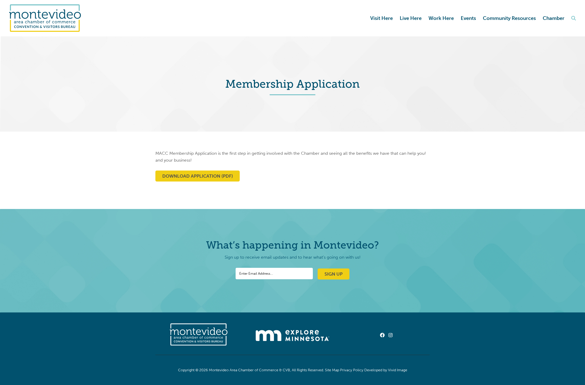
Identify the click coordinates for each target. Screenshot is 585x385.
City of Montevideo (47, 18)
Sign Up (333, 274)
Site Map (332, 370)
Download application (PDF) (197, 176)
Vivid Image (397, 370)
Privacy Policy (351, 370)
